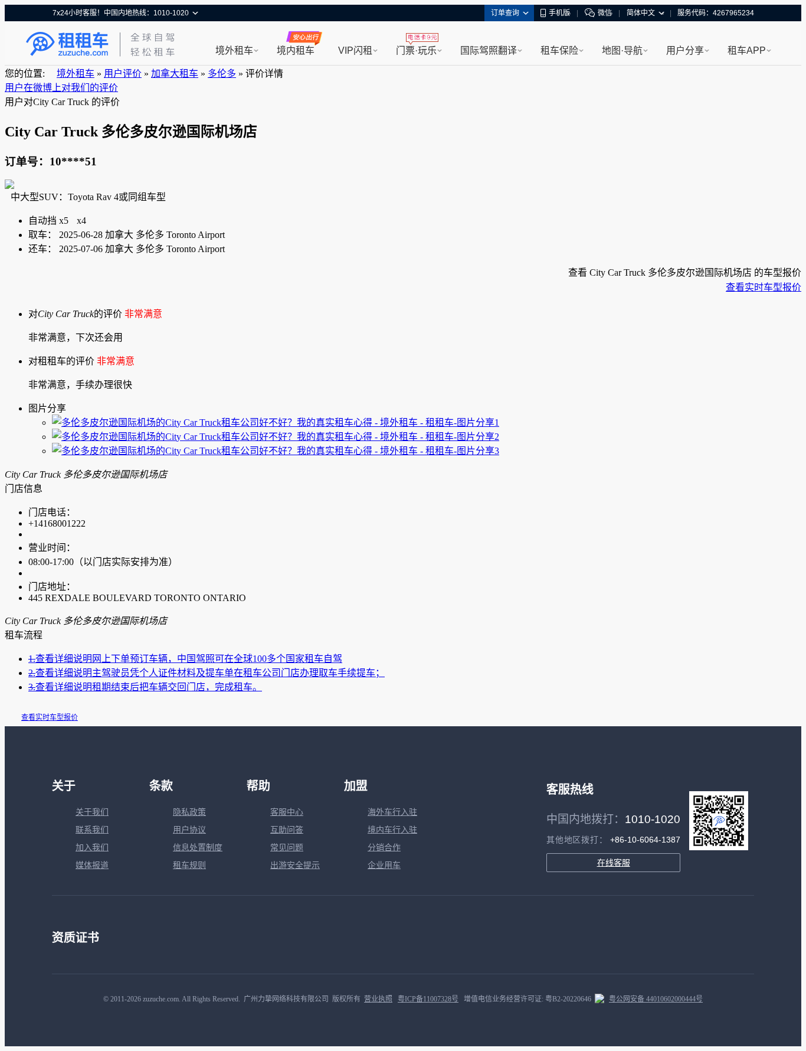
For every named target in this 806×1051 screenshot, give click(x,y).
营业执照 (378, 999)
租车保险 (559, 50)
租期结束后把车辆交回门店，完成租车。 (145, 687)
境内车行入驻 (392, 829)
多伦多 (222, 73)
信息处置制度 (197, 847)
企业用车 (384, 865)
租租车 (67, 44)
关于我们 (92, 812)
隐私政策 (189, 812)
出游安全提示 (295, 865)
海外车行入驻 (392, 812)
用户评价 (123, 73)
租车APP (747, 50)
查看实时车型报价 (763, 287)
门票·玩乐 (416, 50)
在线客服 (613, 862)
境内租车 (295, 50)
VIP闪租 (355, 50)
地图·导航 (622, 50)
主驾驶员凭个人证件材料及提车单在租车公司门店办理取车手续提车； (206, 673)
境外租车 (234, 50)
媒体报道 (92, 865)
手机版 (559, 13)
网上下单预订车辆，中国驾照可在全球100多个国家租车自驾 (185, 659)
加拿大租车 (174, 73)
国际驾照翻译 (488, 50)
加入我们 (92, 847)
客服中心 (286, 812)
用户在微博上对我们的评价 (61, 88)
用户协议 (189, 829)
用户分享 (685, 50)
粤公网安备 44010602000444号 (656, 999)
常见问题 (286, 847)
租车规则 (189, 865)
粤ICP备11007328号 (428, 999)
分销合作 (384, 847)
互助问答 (286, 829)
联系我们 (92, 829)
